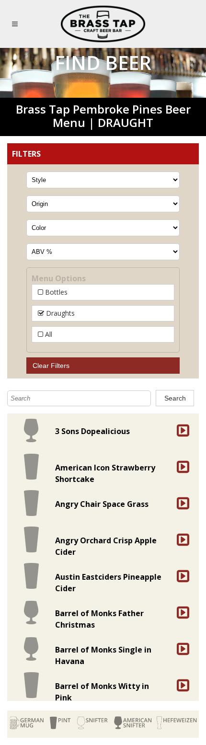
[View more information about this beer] (181, 430)
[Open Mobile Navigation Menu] (16, 24)
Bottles (55, 292)
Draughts (59, 313)
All (47, 334)
